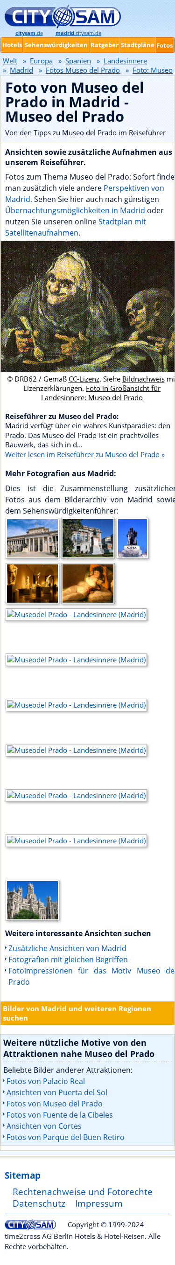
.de (29, 33)
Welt (10, 60)
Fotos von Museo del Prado (55, 1103)
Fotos (164, 45)
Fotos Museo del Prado (83, 70)
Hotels (12, 45)
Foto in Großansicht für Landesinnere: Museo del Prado (101, 392)
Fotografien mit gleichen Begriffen (68, 959)
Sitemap (23, 1175)
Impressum (99, 1203)
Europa (41, 60)
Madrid (21, 70)
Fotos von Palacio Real (46, 1081)
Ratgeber (105, 45)
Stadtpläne (137, 45)
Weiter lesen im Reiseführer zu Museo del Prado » (85, 454)
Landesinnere (125, 60)
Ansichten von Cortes (44, 1126)
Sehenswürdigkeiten (56, 45)
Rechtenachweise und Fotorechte (83, 1191)
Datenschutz (39, 1203)
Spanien (78, 60)
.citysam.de (78, 33)
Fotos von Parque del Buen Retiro (66, 1137)
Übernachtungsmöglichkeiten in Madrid (75, 210)
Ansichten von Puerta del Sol (57, 1092)
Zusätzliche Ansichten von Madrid (67, 948)
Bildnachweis (143, 378)
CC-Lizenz (84, 378)
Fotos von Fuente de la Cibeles (60, 1115)
